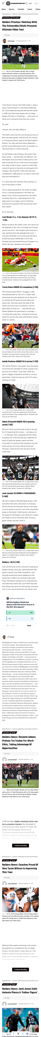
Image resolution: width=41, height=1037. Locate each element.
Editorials (6, 17)
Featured (16, 17)
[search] (26, 3)
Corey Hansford (12, 759)
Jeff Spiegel (11, 41)
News (14, 732)
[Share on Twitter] (18, 1033)
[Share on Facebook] (13, 1033)
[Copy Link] (23, 1033)
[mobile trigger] (4, 3)
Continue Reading (20, 845)
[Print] (27, 1033)
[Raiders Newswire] (15, 3)
